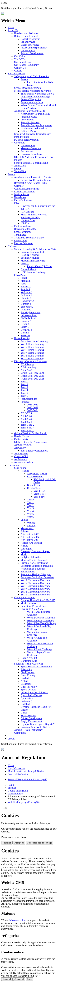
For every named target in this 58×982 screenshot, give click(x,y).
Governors (19, 142)
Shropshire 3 (27, 306)
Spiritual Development (32, 53)
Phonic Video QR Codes (39, 266)
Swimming (26, 701)
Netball (24, 681)
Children (12, 246)
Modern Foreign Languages (35, 560)
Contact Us (20, 67)
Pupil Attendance (23, 226)
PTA (16, 203)
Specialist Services (30, 122)
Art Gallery (20, 447)
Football (25, 678)
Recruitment (27, 151)
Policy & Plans (28, 131)
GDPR (17, 168)
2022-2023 (32, 407)
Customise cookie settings (39, 843)
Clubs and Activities (24, 597)
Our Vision (19, 56)
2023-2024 (32, 410)
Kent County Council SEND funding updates (35, 115)
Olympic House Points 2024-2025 (38, 600)
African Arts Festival (31, 542)
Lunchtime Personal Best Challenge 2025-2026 (33, 607)
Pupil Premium (21, 136)
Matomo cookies (17, 920)
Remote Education (23, 243)
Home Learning (22, 338)
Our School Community (26, 64)
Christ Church (28, 50)
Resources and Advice (32, 102)
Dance (24, 712)
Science (25, 531)
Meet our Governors (31, 148)
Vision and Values (30, 44)
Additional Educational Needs (29, 111)
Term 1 (24, 381)
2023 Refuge (27, 364)
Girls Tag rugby (29, 686)
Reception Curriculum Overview (37, 577)
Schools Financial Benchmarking (31, 162)
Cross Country (28, 675)
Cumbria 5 (26, 321)
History (24, 545)
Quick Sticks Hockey (31, 695)
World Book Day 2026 (32, 378)
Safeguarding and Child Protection (31, 76)
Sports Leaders (28, 689)
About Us (13, 30)
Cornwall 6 (26, 329)
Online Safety (21, 439)
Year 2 (30, 505)
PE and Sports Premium (26, 139)
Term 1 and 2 (27, 424)
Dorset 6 (25, 332)
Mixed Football (28, 715)
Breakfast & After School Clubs (30, 183)
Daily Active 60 (29, 658)
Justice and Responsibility (34, 47)
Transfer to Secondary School (29, 237)
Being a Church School (26, 36)
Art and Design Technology (28, 730)
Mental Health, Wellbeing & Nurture (32, 90)
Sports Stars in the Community (36, 666)
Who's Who (20, 59)
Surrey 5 (25, 326)
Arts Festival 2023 (30, 540)
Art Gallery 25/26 (23, 444)
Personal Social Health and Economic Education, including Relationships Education (37, 566)
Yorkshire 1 (26, 292)
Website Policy (15, 793)
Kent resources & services (34, 128)
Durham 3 (26, 303)
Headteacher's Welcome (26, 33)
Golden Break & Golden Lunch (30, 433)
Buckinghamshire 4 (30, 312)
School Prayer (28, 41)
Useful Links (20, 240)
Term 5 (24, 393)
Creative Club (21, 456)
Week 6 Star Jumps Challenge (37, 633)
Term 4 (24, 390)
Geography (26, 548)
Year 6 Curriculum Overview (35, 594)
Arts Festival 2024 (30, 537)
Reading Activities (30, 254)
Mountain (25, 280)
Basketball (26, 683)
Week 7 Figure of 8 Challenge (37, 639)
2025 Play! (26, 370)
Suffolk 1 (25, 289)
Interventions (27, 119)
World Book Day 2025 (32, 375)
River (23, 283)
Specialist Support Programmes (36, 125)
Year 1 (30, 502)
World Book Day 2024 (32, 373)
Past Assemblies (29, 398)
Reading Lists (34, 488)
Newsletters (20, 197)
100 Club (25, 223)
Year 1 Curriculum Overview (35, 580)
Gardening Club (29, 660)
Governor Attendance (32, 154)
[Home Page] (2, 13)
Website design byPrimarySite (24, 802)
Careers (18, 70)
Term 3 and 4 (27, 427)
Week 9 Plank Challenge (39, 649)
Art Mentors (20, 459)
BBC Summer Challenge (33, 272)
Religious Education (31, 557)
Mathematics (27, 528)
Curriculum (13, 465)
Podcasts (25, 401)
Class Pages (20, 275)
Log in (11, 738)
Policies (18, 159)
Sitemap (12, 787)
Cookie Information (18, 790)
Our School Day (22, 62)
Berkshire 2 (26, 295)
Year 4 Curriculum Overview (35, 588)
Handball (25, 704)
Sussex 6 (25, 335)
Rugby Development (31, 721)
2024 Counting (28, 367)
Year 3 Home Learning (32, 349)
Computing (20, 732)
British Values (28, 571)
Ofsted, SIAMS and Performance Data (33, 157)
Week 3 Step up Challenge (40, 620)
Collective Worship (30, 39)
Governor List (28, 145)
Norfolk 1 (26, 286)
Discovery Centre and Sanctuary (30, 361)
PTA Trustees (27, 211)
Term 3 (24, 387)
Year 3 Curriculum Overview (35, 586)
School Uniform (22, 231)
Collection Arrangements (26, 188)
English (24, 519)
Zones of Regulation (31, 99)
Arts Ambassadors (23, 462)
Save (29, 979)
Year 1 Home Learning (32, 344)
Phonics (25, 263)
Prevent (24, 79)
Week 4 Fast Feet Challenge (41, 623)
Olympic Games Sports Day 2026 (38, 724)
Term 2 (24, 384)
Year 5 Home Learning (32, 355)
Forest (24, 278)
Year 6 (30, 516)
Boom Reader (34, 485)
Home (11, 27)
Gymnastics (27, 698)
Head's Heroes (21, 436)
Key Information (16, 73)
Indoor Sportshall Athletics (34, 692)
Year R (30, 499)
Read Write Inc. (35, 476)
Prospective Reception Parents (36, 180)
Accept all (19, 843)
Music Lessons (28, 603)
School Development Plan (27, 88)
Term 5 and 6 (27, 430)
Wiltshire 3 (26, 309)
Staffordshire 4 (28, 318)
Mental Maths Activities (33, 260)
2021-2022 (32, 404)
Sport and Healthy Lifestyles (28, 663)
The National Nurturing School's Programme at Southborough (37, 95)
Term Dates (20, 234)
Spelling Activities (30, 257)
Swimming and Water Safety (35, 727)
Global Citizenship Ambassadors (30, 442)
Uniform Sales (28, 220)
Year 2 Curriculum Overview (35, 583)
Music (24, 554)
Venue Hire (20, 171)
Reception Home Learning (34, 341)
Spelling (31, 525)
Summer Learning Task (32, 252)
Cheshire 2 (26, 298)
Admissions (20, 165)
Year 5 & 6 (39, 496)
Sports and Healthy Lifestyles (36, 574)
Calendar (18, 185)
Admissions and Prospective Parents (32, 177)
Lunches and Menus (24, 191)
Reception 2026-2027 (25, 229)
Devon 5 (25, 324)
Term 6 (24, 396)
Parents (11, 174)
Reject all (7, 843)
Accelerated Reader (37, 473)
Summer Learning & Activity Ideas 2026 (35, 249)
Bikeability (26, 669)
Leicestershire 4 (29, 315)
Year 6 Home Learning (32, 358)
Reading (25, 470)
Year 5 (30, 514)
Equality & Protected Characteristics (32, 134)
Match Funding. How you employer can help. (34, 216)
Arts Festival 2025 (30, 534)
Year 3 (30, 508)
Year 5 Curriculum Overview (35, 591)
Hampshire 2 (27, 301)
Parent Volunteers (23, 200)
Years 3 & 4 (40, 493)
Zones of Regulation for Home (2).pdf (27, 779)
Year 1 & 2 (39, 491)
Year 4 (30, 511)
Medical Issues (21, 194)
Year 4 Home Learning (32, 352)
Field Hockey (27, 672)
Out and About (28, 269)
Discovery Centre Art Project (35, 551)
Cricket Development (31, 718)
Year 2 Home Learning (32, 347)
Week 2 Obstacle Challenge (41, 617)
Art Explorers (21, 453)
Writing (31, 522)
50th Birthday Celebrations (34, 450)
